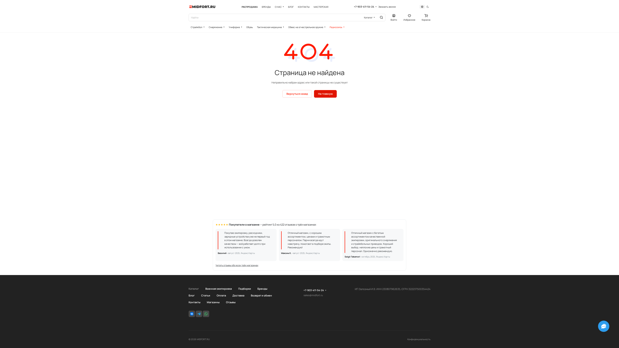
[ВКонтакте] (192, 314)
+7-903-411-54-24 (364, 6)
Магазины (213, 302)
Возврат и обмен (261, 295)
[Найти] (381, 17)
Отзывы (231, 302)
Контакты (194, 302)
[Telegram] (199, 314)
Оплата (221, 295)
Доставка (238, 295)
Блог (192, 295)
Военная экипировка (218, 288)
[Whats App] (206, 314)
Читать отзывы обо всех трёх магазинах (237, 265)
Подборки (244, 288)
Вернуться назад (297, 94)
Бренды (262, 288)
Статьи (205, 295)
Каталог (194, 288)
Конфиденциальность (418, 339)
